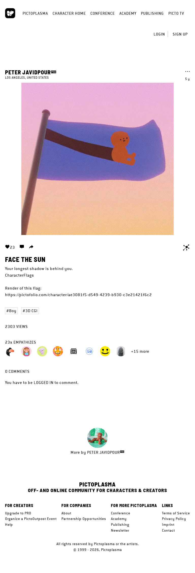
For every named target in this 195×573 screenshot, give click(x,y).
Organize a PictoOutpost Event (31, 518)
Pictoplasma (35, 13)
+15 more (140, 351)
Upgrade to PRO (18, 513)
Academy (127, 13)
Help (9, 524)
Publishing (152, 13)
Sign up (180, 34)
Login (159, 34)
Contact (168, 530)
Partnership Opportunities (83, 518)
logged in (44, 382)
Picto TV (176, 13)
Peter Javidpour (28, 72)
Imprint (168, 524)
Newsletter (120, 530)
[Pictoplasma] (10, 13)
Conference (102, 13)
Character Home (69, 13)
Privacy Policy (174, 518)
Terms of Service (176, 513)
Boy (13, 310)
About (66, 513)
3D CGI (31, 310)
